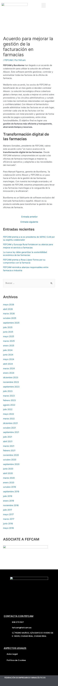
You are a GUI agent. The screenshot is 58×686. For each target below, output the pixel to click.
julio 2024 (7, 350)
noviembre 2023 (11, 382)
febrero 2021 (9, 450)
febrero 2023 (9, 400)
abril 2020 (8, 473)
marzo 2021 (8, 446)
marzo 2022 (9, 418)
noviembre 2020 (11, 455)
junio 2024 (8, 354)
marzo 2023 (9, 396)
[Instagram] (19, 683)
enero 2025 (8, 345)
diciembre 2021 (10, 423)
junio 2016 (8, 523)
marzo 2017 (8, 519)
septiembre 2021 (11, 432)
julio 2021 (7, 437)
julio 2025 (7, 327)
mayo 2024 (8, 359)
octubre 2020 (9, 459)
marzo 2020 (9, 478)
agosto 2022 (9, 405)
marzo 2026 (9, 313)
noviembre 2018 (10, 505)
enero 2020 (8, 482)
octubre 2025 (9, 318)
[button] (43, 5)
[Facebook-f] (12, 683)
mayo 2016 (8, 528)
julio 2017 (7, 510)
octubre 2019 (9, 487)
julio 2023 (7, 391)
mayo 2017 (8, 514)
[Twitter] (5, 683)
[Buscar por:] (29, 283)
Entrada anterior (29, 217)
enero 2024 (8, 373)
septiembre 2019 (11, 491)
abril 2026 (8, 309)
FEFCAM (8, 60)
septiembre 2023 (11, 386)
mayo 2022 (8, 414)
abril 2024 (8, 364)
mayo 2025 (8, 336)
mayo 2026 (8, 304)
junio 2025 (8, 332)
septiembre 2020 (11, 464)
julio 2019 (7, 496)
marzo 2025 (9, 341)
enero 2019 (8, 501)
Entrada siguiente (29, 222)
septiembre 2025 (11, 323)
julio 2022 (7, 409)
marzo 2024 (9, 368)
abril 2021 (7, 441)
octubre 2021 (9, 428)
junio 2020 (8, 469)
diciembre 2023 (10, 377)
